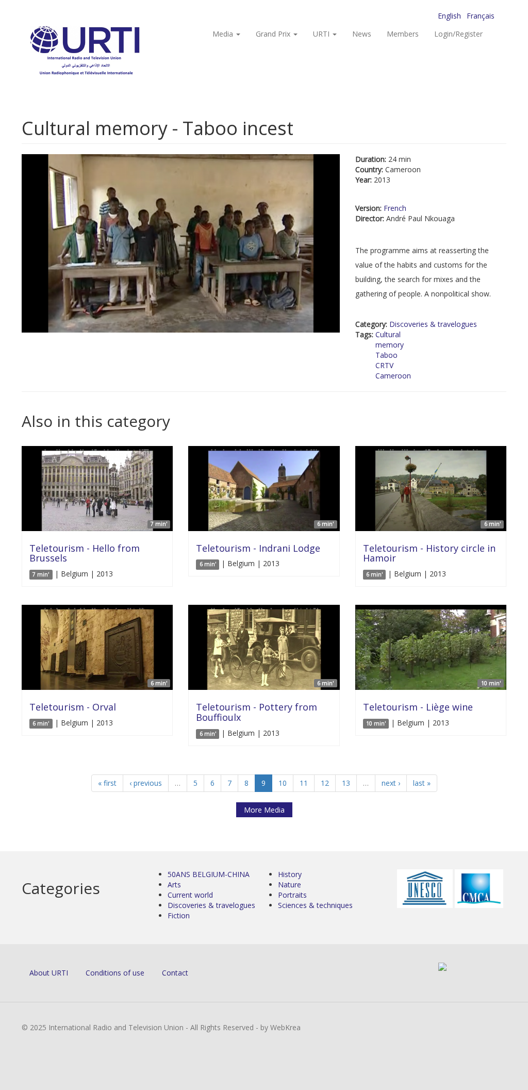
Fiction (179, 915)
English (449, 16)
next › (391, 783)
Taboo (386, 355)
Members (403, 34)
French (395, 208)
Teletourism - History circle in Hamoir (429, 553)
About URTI (48, 973)
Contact (175, 973)
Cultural (388, 334)
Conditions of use (115, 973)
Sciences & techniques (315, 905)
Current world (190, 895)
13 (346, 783)
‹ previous (145, 783)
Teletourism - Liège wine (418, 707)
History (290, 874)
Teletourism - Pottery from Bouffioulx (256, 712)
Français (480, 16)
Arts (174, 884)
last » (422, 783)
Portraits (292, 895)
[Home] (105, 51)
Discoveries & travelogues (433, 324)
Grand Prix (274, 34)
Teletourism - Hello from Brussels (84, 553)
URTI (322, 34)
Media (223, 34)
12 (325, 783)
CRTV (384, 365)
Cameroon (393, 376)
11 (304, 783)
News (361, 34)
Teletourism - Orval (72, 707)
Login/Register (458, 34)
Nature (289, 884)
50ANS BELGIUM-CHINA (209, 874)
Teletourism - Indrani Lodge (258, 548)
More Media (264, 810)
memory (389, 345)
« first (107, 783)
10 (282, 783)
